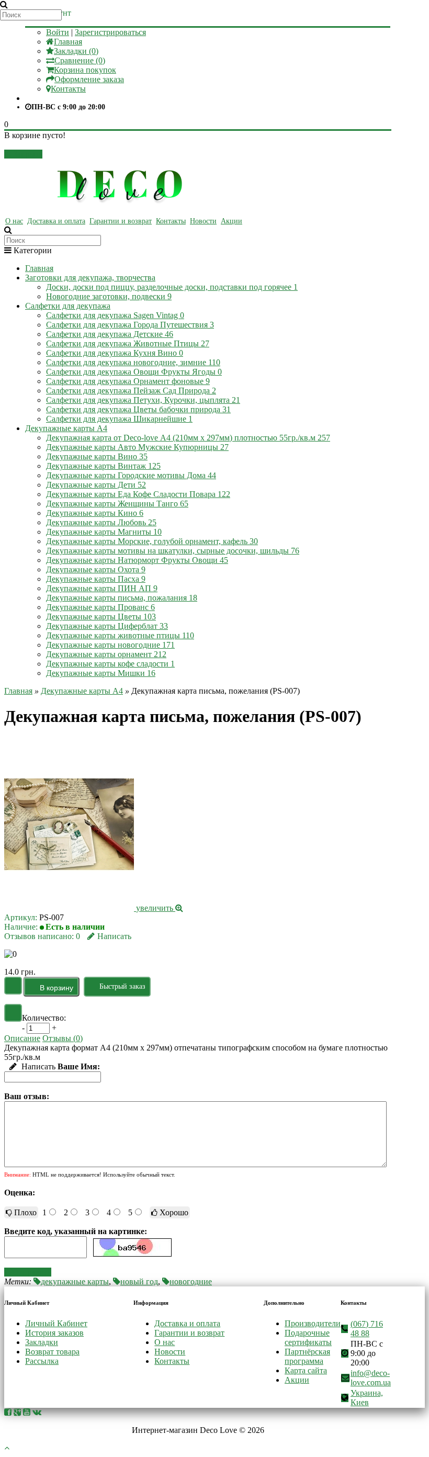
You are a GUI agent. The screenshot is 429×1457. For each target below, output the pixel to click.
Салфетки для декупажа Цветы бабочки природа (138, 409)
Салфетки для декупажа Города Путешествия (130, 324)
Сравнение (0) (79, 60)
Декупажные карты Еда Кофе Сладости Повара (138, 494)
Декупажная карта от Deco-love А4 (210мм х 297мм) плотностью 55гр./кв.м (188, 437)
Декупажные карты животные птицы (120, 635)
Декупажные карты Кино (94, 513)
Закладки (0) (76, 51)
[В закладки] (13, 986)
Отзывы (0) (62, 1038)
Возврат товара (52, 1351)
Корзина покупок (85, 69)
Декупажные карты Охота (95, 569)
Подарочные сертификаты (308, 1337)
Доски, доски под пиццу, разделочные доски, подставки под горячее (172, 287)
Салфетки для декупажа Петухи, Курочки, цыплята (143, 400)
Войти (57, 32)
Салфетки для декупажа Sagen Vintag (115, 315)
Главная (68, 41)
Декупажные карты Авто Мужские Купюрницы (137, 447)
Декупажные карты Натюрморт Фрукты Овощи (137, 560)
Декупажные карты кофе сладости (110, 663)
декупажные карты (75, 1281)
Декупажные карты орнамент (106, 654)
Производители (313, 1323)
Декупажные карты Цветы (101, 616)
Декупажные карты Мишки (100, 673)
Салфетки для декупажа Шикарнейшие (119, 418)
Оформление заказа (89, 79)
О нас (14, 221)
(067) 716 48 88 (367, 1328)
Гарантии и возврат (120, 221)
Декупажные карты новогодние (110, 644)
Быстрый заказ (122, 986)
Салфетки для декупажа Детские (109, 334)
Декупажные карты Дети (96, 484)
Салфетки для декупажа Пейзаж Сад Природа (131, 390)
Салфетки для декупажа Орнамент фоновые (128, 381)
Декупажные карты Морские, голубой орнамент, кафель (152, 541)
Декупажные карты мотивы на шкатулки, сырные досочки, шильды (172, 550)
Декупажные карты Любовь (101, 522)
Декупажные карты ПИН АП (101, 588)
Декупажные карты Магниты (104, 531)
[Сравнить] (13, 1013)
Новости (203, 221)
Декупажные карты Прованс (100, 607)
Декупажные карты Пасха (95, 578)
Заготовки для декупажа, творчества (90, 277)
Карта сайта (306, 1370)
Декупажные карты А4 (66, 428)
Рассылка (42, 1361)
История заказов (54, 1332)
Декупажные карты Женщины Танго (117, 503)
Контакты (68, 88)
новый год (139, 1281)
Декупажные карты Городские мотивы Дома (131, 475)
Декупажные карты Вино (97, 456)
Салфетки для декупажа (67, 305)
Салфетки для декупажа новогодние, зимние (133, 362)
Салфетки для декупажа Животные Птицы (127, 343)
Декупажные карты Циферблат (107, 626)
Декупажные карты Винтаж (103, 465)
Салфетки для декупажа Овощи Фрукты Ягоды (134, 371)
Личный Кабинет (56, 1323)
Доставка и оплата (56, 221)
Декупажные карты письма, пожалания (121, 597)
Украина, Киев (367, 1397)
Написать (114, 936)
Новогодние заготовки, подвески (109, 296)
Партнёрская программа (307, 1356)
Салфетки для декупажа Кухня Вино (114, 352)
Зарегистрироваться (110, 32)
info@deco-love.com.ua (371, 1378)
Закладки (41, 1342)
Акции (231, 221)
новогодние (191, 1281)
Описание (22, 1038)
